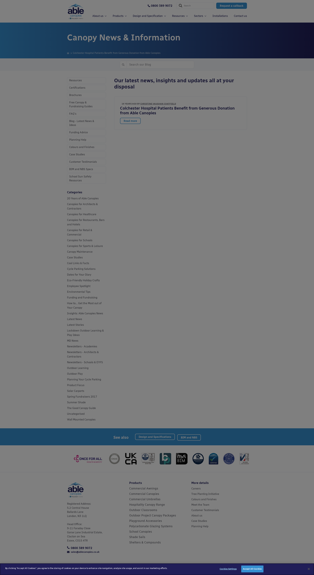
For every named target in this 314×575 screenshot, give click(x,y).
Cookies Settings (228, 569)
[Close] (308, 569)
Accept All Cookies (252, 569)
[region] (157, 569)
